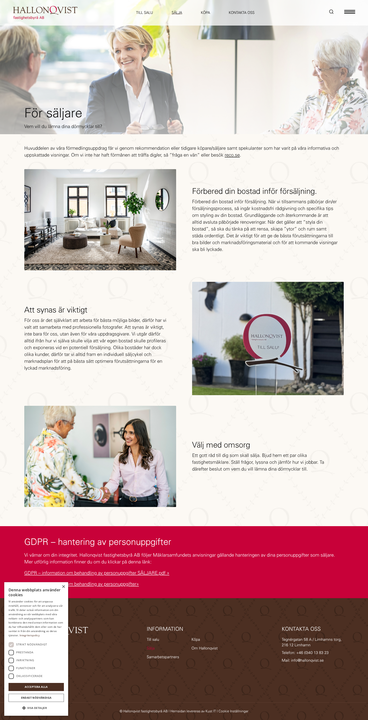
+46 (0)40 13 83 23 (312, 653)
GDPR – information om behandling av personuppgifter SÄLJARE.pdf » (96, 573)
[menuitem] (144, 13)
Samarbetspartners (163, 657)
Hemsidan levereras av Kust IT (193, 711)
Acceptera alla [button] (36, 687)
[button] (36, 708)
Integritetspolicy (30, 635)
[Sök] (331, 13)
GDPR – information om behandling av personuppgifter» (81, 584)
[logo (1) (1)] (45, 13)
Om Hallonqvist (204, 648)
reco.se (232, 155)
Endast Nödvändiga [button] (36, 698)
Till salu (153, 639)
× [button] (63, 586)
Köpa (195, 639)
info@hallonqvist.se (307, 660)
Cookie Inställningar (233, 711)
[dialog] (36, 649)
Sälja (151, 648)
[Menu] (349, 13)
